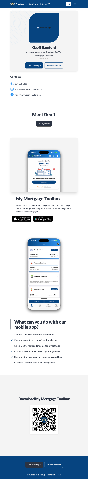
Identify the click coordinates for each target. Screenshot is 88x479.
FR (75, 4)
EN (69, 4)
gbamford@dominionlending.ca (28, 89)
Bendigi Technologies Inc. (49, 474)
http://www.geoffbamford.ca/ (28, 95)
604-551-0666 (21, 84)
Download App (34, 65)
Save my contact (54, 65)
